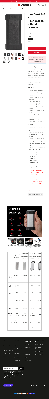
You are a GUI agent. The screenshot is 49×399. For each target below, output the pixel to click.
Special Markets (39, 351)
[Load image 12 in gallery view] (19, 58)
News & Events (6, 353)
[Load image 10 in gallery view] (12, 58)
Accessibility (17, 360)
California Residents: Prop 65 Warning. (35, 194)
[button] (2, 5)
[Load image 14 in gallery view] (4, 61)
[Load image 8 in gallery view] (4, 58)
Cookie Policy (28, 360)
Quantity (29, 41)
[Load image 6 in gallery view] (19, 54)
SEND (21, 368)
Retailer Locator (39, 344)
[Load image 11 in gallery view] (15, 58)
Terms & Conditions (29, 350)
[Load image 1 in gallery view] (4, 54)
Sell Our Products (39, 354)
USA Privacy (27, 344)
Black (30, 38)
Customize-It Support (17, 354)
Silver (36, 38)
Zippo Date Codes (7, 343)
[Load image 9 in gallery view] (8, 58)
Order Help (16, 345)
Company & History (7, 345)
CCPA (26, 357)
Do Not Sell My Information (28, 354)
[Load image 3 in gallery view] (8, 54)
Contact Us (16, 357)
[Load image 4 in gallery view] (12, 54)
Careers (5, 356)
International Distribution (38, 348)
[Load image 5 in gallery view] (15, 54)
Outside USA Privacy (29, 347)
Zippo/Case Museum (8, 350)
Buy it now (36, 52)
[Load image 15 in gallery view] (8, 61)
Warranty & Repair (18, 343)
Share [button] (30, 190)
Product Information (18, 348)
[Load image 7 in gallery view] (23, 54)
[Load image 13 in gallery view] (23, 58)
